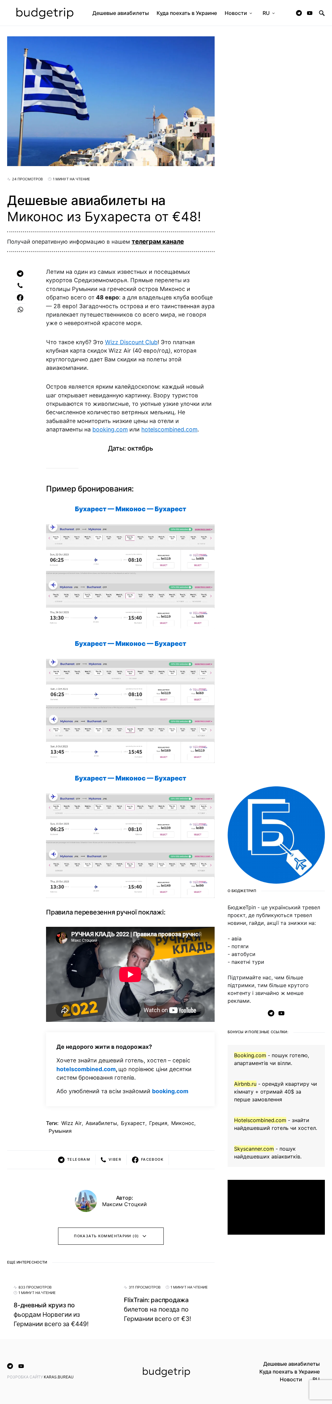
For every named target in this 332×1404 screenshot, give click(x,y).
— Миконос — (130, 509)
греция (158, 1123)
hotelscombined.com (169, 429)
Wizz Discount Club (131, 342)
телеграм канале (158, 241)
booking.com (110, 429)
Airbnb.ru (245, 1084)
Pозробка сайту (25, 1376)
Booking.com (250, 1055)
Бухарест (133, 1123)
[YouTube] (310, 13)
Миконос (182, 1123)
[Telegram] (299, 13)
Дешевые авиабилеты (291, 1364)
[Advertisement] (276, 1288)
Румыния (60, 1131)
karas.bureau (59, 1376)
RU (316, 1379)
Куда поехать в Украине (289, 1371)
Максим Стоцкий (124, 1204)
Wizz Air (71, 1123)
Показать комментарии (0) (106, 1236)
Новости (291, 1379)
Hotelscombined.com (260, 1120)
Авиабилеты (101, 1123)
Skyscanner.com (254, 1148)
